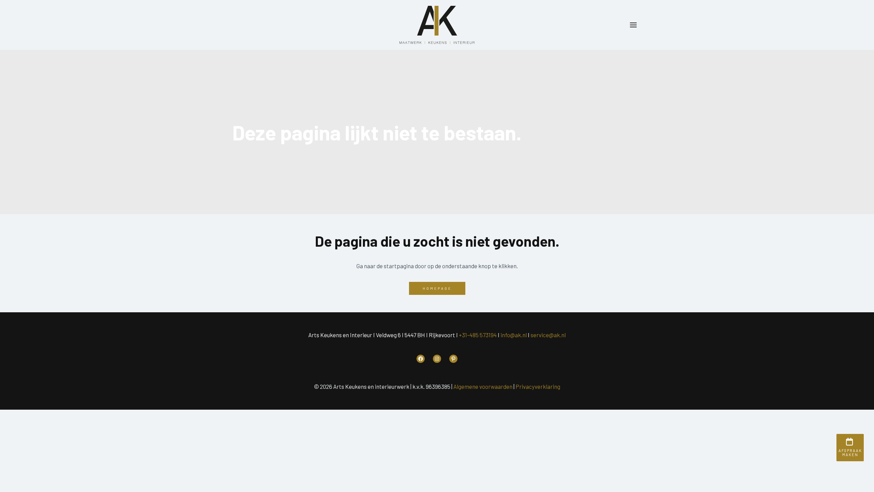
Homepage (437, 288)
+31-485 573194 (478, 334)
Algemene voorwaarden (482, 386)
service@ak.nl (548, 334)
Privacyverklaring (538, 386)
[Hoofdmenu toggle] (633, 25)
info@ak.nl (514, 334)
